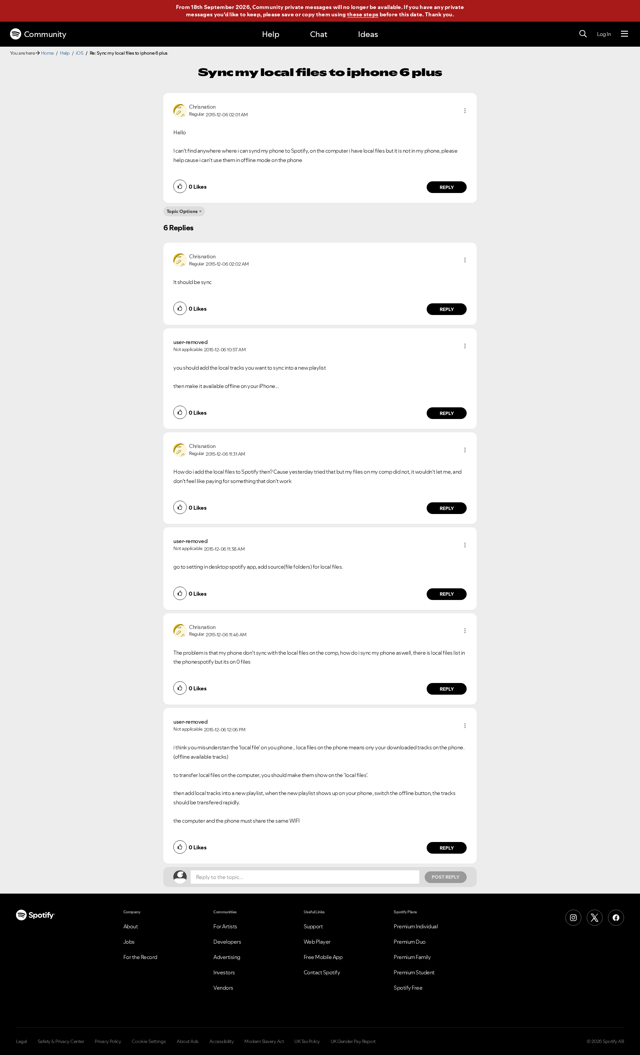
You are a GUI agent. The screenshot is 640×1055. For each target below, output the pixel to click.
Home (47, 53)
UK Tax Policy (307, 1041)
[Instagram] (573, 918)
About (130, 926)
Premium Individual (416, 926)
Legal (21, 1041)
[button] (465, 111)
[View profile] (180, 110)
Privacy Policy (108, 1041)
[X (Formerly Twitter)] (595, 918)
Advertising (226, 957)
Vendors (223, 987)
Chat (318, 34)
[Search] (583, 34)
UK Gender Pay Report (353, 1041)
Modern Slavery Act (264, 1041)
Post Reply (446, 877)
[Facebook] (616, 918)
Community (45, 34)
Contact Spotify (322, 972)
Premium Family (412, 957)
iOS (79, 53)
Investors (224, 972)
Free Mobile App (323, 957)
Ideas (368, 34)
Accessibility (221, 1041)
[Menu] (624, 34)
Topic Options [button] (182, 211)
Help (270, 34)
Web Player (317, 941)
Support (313, 926)
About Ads (188, 1041)
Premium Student (414, 972)
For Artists (225, 926)
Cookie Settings (149, 1041)
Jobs (129, 941)
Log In (604, 34)
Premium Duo (410, 941)
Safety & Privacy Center (61, 1041)
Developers (227, 941)
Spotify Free (408, 987)
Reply (447, 187)
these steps (362, 14)
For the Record (140, 957)
